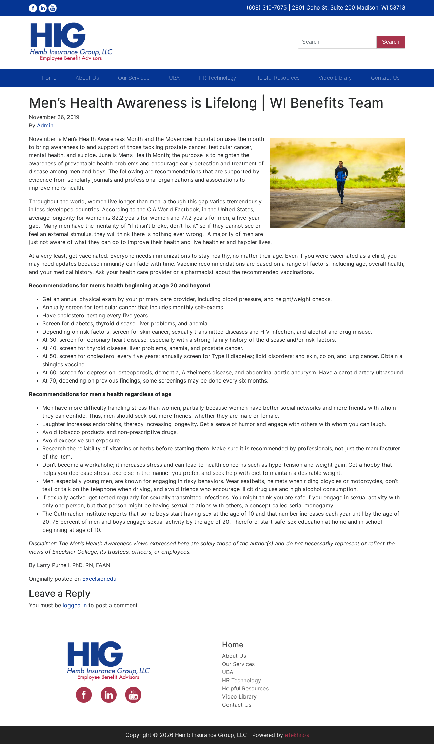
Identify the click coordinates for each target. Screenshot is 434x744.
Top (418, 728)
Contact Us (385, 77)
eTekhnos (297, 734)
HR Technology (217, 77)
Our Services (134, 77)
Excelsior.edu (99, 578)
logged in (75, 605)
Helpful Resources (277, 77)
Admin (45, 125)
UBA (174, 77)
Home (49, 77)
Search (390, 42)
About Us (87, 77)
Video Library (335, 77)
